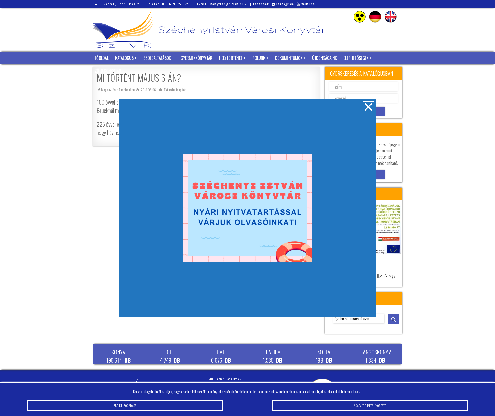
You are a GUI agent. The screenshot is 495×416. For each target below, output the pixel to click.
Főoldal (102, 58)
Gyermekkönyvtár (196, 58)
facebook (261, 3)
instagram (285, 3)
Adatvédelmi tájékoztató (370, 405)
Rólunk (258, 58)
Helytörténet (231, 58)
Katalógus (124, 58)
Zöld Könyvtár (108, 71)
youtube (308, 3)
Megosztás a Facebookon (118, 89)
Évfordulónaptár (175, 89)
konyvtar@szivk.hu (227, 3)
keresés (393, 319)
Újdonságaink (324, 58)
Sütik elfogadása (125, 405)
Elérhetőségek (356, 58)
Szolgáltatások (157, 58)
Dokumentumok (288, 58)
